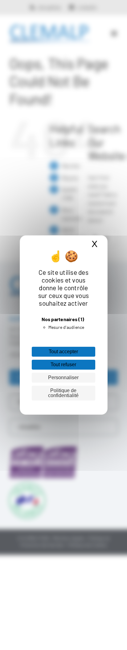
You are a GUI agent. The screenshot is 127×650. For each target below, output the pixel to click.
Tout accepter (63, 351)
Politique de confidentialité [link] (63, 393)
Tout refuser (63, 364)
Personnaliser (63, 377)
